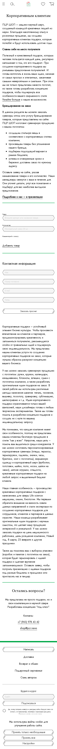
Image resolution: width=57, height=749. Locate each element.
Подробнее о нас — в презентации (22, 197)
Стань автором (29, 677)
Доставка (28, 657)
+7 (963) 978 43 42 (28, 622)
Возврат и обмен (28, 664)
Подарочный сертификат (28, 670)
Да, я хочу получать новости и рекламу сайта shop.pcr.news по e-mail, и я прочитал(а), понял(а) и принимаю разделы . (30, 711)
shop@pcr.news (28, 628)
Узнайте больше (11, 99)
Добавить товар (11, 245)
